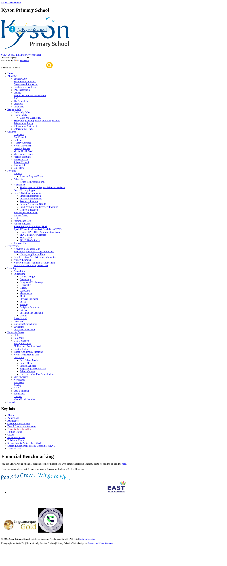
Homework (19, 321)
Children (11, 131)
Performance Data (22, 221)
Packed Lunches (28, 365)
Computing (25, 279)
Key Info (11, 170)
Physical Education (29, 299)
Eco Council (20, 137)
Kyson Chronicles (22, 145)
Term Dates (19, 393)
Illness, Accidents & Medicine (28, 351)
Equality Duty (20, 78)
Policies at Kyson (22, 223)
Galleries (18, 140)
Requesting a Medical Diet (33, 368)
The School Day (22, 101)
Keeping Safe (14, 109)
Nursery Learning (22, 260)
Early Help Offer (22, 112)
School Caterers (27, 371)
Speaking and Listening (31, 312)
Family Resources (22, 343)
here (124, 463)
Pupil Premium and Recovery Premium (39, 207)
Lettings (17, 92)
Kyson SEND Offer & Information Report (40, 232)
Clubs (16, 335)
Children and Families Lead (27, 346)
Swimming (19, 326)
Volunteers (19, 106)
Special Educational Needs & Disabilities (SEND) (38, 229)
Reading (24, 304)
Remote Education (29, 209)
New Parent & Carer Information (30, 95)
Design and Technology (31, 282)
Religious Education (30, 307)
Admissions (19, 179)
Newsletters (19, 379)
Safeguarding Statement (25, 126)
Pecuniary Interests (29, 201)
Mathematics (26, 293)
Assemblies (19, 271)
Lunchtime (19, 357)
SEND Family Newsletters (33, 234)
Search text (6, 67)
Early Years (13, 246)
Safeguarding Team (23, 129)
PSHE (23, 301)
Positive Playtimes (22, 156)
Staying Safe (20, 165)
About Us (12, 76)
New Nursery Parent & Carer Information (34, 251)
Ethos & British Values (25, 81)
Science (23, 310)
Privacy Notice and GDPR (33, 204)
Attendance (19, 184)
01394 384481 (8, 54)
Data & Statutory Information (28, 193)
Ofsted (17, 218)
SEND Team (26, 237)
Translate (24, 60)
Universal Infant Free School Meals (37, 374)
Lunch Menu (26, 363)
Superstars (19, 168)
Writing (23, 315)
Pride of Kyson (21, 159)
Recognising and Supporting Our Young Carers (37, 120)
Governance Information (26, 84)
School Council (21, 162)
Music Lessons (21, 377)
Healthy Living (21, 349)
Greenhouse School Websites (100, 543)
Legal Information (87, 539)
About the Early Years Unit (27, 248)
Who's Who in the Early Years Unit (31, 265)
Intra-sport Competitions (25, 324)
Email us (20, 54)
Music (23, 296)
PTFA (17, 388)
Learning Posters (22, 148)
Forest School (20, 318)
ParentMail (19, 382)
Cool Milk (19, 338)
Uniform (18, 396)
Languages (25, 290)
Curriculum (19, 273)
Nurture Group (21, 215)
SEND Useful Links (30, 240)
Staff (16, 98)
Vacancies (18, 103)
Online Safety (20, 115)
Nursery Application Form (32, 254)
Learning (11, 268)
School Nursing (21, 391)
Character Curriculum (24, 329)
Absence (18, 173)
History (23, 287)
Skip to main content (11, 2)
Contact (11, 402)
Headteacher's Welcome (25, 87)
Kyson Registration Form (32, 182)
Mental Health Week (24, 151)
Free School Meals (29, 360)
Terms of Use (20, 243)
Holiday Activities (22, 143)
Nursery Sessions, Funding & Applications (34, 262)
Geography (25, 285)
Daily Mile (19, 134)
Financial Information (30, 195)
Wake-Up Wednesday (30, 117)
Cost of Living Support (25, 190)
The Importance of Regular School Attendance (42, 187)
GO (44, 67)
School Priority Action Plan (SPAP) (31, 226)
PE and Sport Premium (31, 198)
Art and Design (27, 276)
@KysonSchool (33, 54)
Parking (17, 385)
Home (10, 73)
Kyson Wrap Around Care (26, 354)
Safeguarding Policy (23, 123)
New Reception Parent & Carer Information (35, 257)
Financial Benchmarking (26, 212)
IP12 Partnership (22, 90)
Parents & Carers (15, 332)
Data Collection (21, 340)
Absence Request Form (31, 176)
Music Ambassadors (23, 154)
